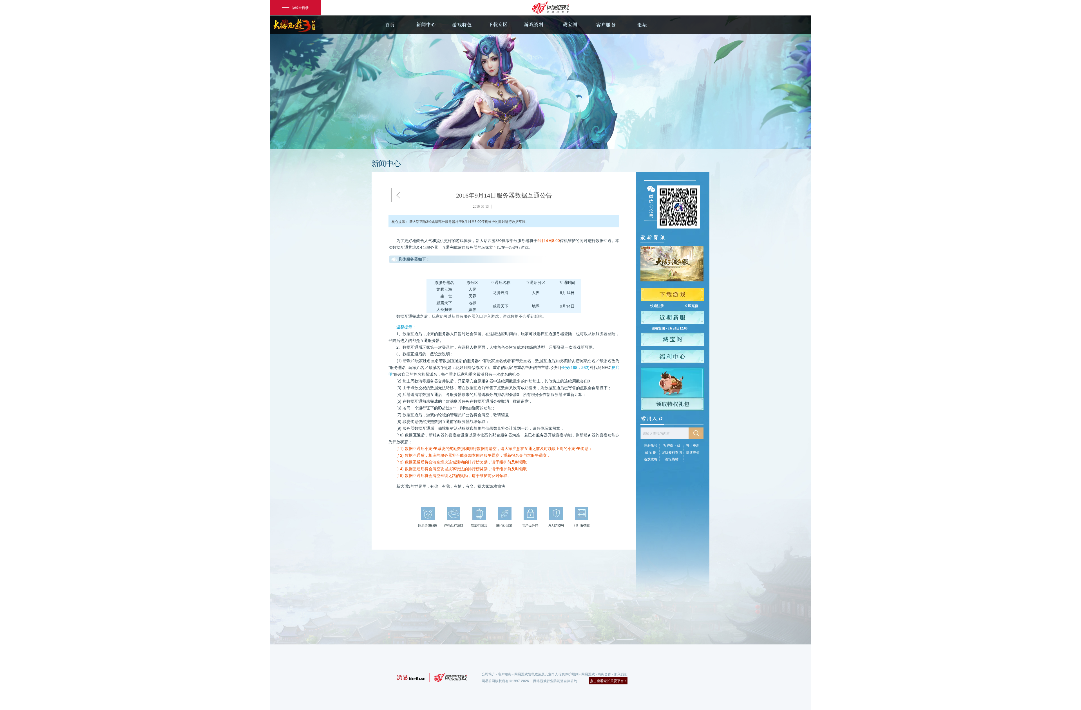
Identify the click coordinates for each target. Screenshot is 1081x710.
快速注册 (657, 306)
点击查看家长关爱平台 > (608, 680)
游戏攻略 (650, 458)
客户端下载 (671, 445)
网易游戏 (588, 673)
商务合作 (604, 673)
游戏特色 (462, 24)
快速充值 (693, 452)
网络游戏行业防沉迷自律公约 (555, 680)
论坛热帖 (671, 458)
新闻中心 (426, 24)
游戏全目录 (300, 7)
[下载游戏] (672, 294)
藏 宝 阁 (650, 452)
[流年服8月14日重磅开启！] (671, 263)
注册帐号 (650, 445)
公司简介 (488, 673)
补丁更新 (693, 445)
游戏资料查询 (672, 452)
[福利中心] (672, 356)
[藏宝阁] (672, 339)
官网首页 (390, 24)
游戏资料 (534, 24)
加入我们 (620, 673)
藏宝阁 (570, 24)
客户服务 (606, 24)
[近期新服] (672, 317)
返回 (398, 195)
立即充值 (691, 306)
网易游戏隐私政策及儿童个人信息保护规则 (546, 673)
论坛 (642, 24)
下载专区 (498, 24)
